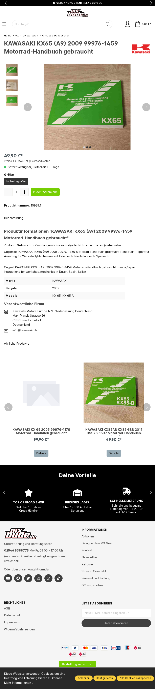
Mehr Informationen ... (19, 683)
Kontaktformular (38, 569)
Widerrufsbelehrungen (19, 629)
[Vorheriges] (28, 107)
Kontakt (87, 550)
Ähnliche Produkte (16, 343)
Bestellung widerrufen (77, 664)
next (150, 3)
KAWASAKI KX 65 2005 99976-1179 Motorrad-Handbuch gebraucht (41, 431)
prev (6, 3)
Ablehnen (84, 678)
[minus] (8, 192)
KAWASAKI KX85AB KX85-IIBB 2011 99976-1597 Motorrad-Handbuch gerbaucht (113, 432)
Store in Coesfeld (94, 571)
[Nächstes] (146, 107)
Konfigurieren (104, 678)
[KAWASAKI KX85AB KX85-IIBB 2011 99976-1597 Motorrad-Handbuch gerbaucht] (114, 393)
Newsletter (89, 557)
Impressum (12, 622)
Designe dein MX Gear (97, 543)
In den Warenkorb (45, 192)
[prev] (8, 407)
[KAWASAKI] (141, 48)
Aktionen (88, 536)
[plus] (24, 192)
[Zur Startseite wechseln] (77, 13)
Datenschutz (13, 615)
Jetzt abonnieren (116, 623)
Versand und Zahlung (96, 578)
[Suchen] (107, 24)
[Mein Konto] (128, 24)
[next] (146, 407)
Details (41, 453)
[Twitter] (28, 578)
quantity (16, 192)
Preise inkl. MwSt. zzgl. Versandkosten (27, 160)
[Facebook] (18, 578)
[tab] (13, 218)
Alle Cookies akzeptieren (135, 678)
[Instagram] (38, 578)
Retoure (87, 564)
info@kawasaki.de (25, 330)
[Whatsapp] (48, 578)
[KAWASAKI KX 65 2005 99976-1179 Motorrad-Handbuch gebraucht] (41, 393)
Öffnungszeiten (92, 585)
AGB (7, 608)
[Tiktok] (58, 578)
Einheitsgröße (16, 181)
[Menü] (4, 24)
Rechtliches (14, 602)
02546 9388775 (16, 550)
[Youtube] (8, 578)
